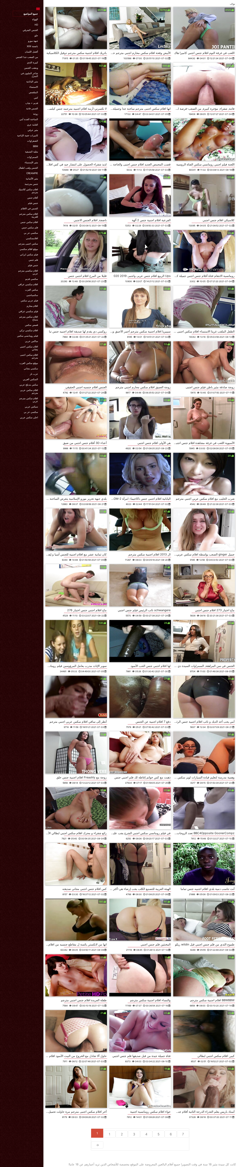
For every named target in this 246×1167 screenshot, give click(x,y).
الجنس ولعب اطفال (28, 167)
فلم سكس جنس (30, 227)
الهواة (35, 19)
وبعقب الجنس (31, 67)
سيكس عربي (31, 406)
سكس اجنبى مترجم (28, 243)
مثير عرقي (33, 130)
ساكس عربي (31, 341)
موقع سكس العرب (28, 363)
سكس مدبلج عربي (28, 384)
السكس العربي (30, 379)
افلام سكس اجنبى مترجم (29, 356)
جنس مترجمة (31, 184)
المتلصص (33, 92)
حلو (36, 35)
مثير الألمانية (32, 178)
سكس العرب (31, 289)
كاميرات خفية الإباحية (27, 135)
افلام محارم (32, 305)
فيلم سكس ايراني (29, 254)
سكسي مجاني (31, 368)
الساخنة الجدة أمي (28, 119)
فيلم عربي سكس (29, 300)
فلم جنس (33, 259)
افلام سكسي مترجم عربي (28, 272)
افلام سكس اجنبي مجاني (29, 348)
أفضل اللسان (31, 51)
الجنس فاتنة (32, 108)
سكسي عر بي (31, 232)
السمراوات (32, 157)
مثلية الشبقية (31, 151)
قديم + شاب (31, 103)
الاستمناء (33, 86)
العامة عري (32, 124)
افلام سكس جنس (29, 222)
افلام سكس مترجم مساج (28, 318)
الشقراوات (32, 140)
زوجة (35, 113)
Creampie (32, 173)
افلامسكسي (32, 238)
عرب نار (34, 373)
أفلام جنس (32, 197)
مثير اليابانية (32, 81)
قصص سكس (31, 324)
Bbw (35, 146)
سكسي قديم (31, 278)
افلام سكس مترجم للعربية (28, 215)
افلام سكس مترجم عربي (28, 400)
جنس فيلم (33, 203)
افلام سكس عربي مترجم (29, 391)
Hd (36, 24)
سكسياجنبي (32, 295)
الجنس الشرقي (30, 30)
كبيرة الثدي (32, 62)
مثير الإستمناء (31, 162)
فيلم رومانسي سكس (27, 335)
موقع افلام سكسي (29, 249)
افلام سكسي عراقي (28, 284)
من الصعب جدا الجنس (27, 57)
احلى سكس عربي (29, 417)
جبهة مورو (33, 40)
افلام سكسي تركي (28, 330)
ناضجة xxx (32, 46)
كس (36, 97)
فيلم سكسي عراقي (28, 311)
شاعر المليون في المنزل (29, 75)
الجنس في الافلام (29, 208)
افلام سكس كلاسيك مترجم (28, 191)
